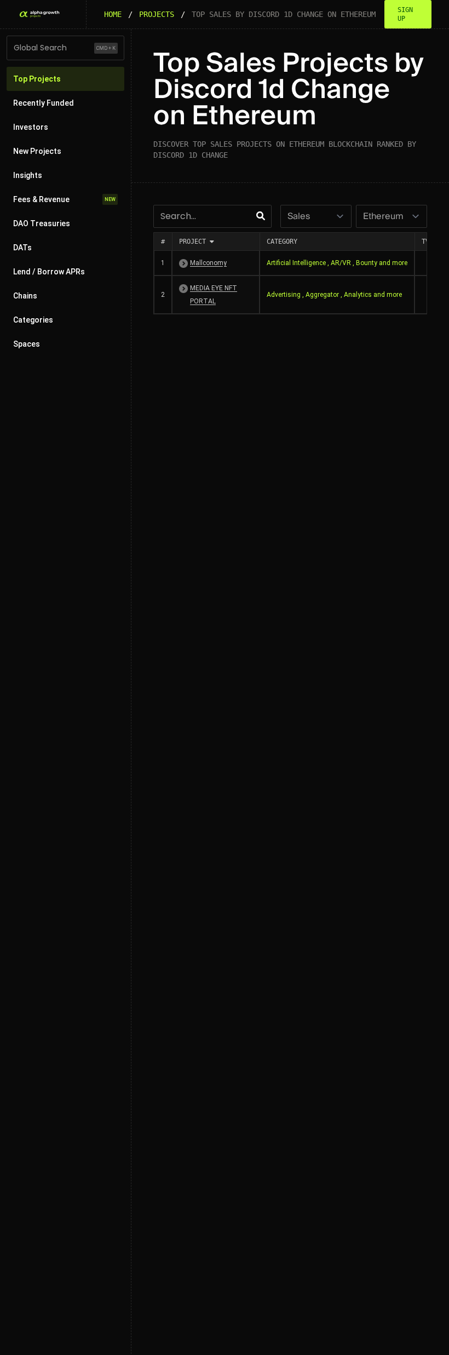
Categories (33, 319)
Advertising (284, 294)
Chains (25, 295)
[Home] (39, 14)
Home (113, 14)
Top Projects (37, 78)
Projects (156, 14)
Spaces (26, 344)
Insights (27, 175)
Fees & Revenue (64, 199)
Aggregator (322, 294)
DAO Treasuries (41, 223)
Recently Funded (43, 103)
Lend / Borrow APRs (49, 271)
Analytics (358, 294)
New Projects (37, 151)
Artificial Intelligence (296, 263)
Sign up (405, 14)
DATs (22, 247)
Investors (30, 127)
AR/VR (341, 263)
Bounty (366, 263)
